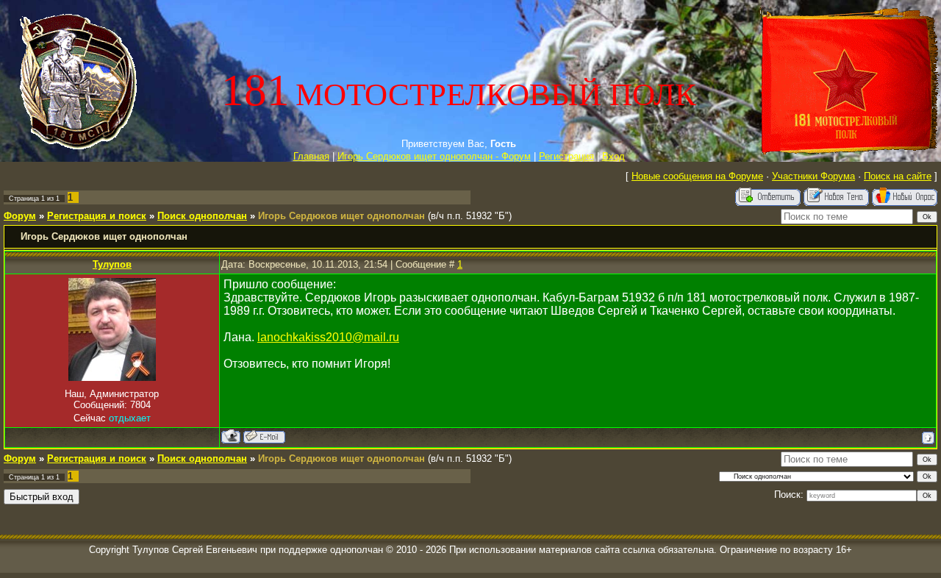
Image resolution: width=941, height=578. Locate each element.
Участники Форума (813, 176)
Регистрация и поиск (96, 215)
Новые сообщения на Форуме (697, 176)
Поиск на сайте (897, 176)
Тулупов (112, 264)
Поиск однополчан (202, 215)
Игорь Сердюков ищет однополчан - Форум (434, 156)
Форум (20, 215)
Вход (613, 156)
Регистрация (566, 156)
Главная (311, 156)
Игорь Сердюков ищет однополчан (341, 215)
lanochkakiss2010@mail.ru (328, 337)
